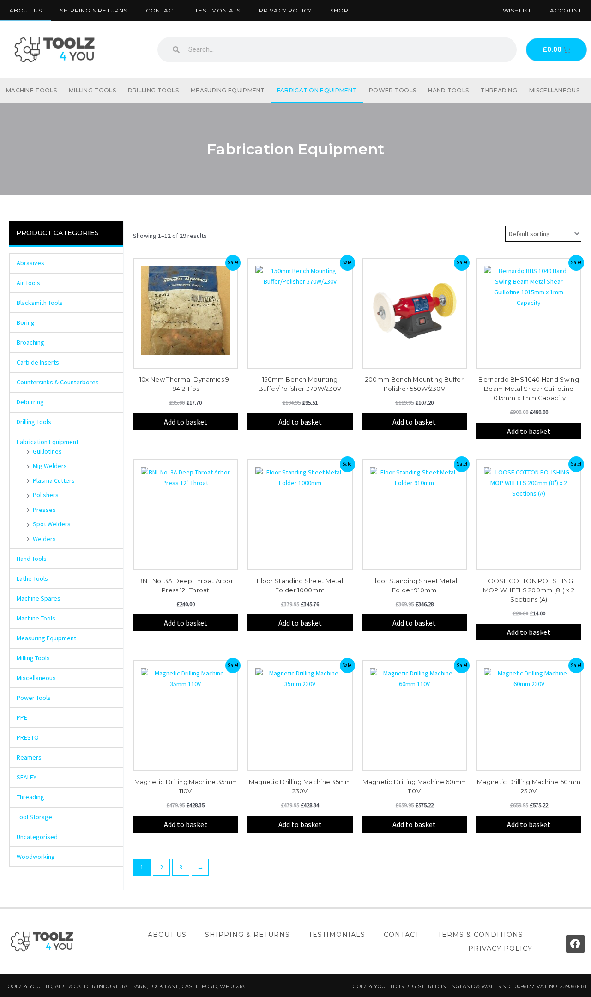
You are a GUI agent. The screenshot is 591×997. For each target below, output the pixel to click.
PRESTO (28, 737)
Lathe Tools (32, 578)
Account (566, 10)
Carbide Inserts (38, 362)
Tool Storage (34, 817)
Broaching (30, 342)
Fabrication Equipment (317, 90)
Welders (44, 539)
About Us (25, 10)
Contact (161, 10)
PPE (22, 717)
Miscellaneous (554, 90)
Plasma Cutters (54, 480)
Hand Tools (448, 90)
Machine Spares (38, 598)
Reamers (29, 757)
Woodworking (36, 856)
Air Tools (28, 283)
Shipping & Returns (93, 10)
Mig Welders (50, 466)
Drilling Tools (153, 90)
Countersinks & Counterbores (58, 382)
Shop (339, 10)
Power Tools (392, 90)
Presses (44, 509)
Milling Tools (92, 90)
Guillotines (47, 451)
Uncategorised (37, 837)
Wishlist (517, 10)
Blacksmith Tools (40, 302)
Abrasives (30, 263)
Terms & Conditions (480, 934)
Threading (499, 90)
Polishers (46, 495)
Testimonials (218, 10)
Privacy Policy (285, 10)
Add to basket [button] (185, 421)
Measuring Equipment (228, 90)
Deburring (30, 402)
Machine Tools (31, 90)
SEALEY (26, 777)
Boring (26, 322)
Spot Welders (52, 524)
